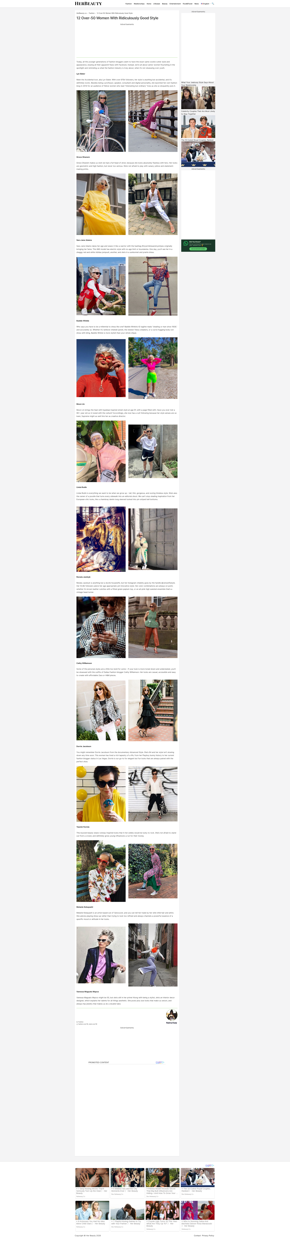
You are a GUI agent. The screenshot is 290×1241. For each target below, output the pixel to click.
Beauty (164, 4)
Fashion (129, 4)
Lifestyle (156, 4)
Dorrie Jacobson (83, 746)
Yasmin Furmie (82, 827)
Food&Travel (187, 4)
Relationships (139, 4)
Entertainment (175, 4)
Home (149, 4)
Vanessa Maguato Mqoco (87, 991)
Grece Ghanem (83, 157)
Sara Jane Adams (84, 240)
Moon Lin (80, 404)
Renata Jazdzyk (83, 577)
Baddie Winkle (82, 321)
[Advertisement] (127, 41)
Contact (197, 1235)
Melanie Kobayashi (84, 907)
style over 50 (93, 1024)
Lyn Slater (80, 74)
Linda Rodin (81, 487)
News (197, 4)
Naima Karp (171, 1023)
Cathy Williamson (84, 663)
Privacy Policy (208, 1235)
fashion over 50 (83, 1024)
